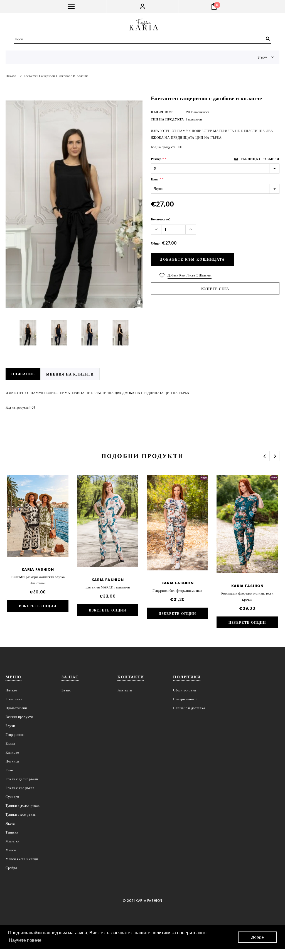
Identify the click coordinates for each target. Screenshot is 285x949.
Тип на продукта (167, 119)
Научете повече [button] (25, 940)
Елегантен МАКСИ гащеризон (107, 587)
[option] (74, 204)
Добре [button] (257, 937)
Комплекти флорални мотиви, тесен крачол (247, 596)
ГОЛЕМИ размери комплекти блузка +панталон (38, 580)
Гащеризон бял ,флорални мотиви (177, 590)
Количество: (160, 219)
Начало (11, 76)
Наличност (162, 112)
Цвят (157, 179)
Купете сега (215, 288)
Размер (158, 159)
